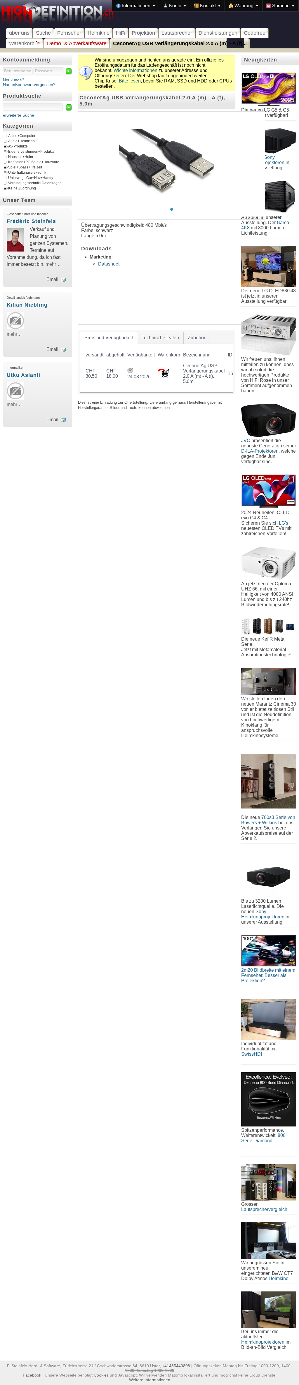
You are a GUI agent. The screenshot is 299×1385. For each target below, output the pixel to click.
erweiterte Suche (18, 115)
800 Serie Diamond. (263, 1138)
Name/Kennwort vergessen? (29, 84)
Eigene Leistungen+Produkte (31, 152)
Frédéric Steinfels (31, 221)
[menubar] (205, 5)
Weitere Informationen (149, 1379)
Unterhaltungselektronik (27, 173)
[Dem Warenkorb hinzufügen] (163, 375)
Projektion (143, 33)
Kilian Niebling (27, 305)
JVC (245, 440)
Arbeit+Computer (21, 136)
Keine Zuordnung (22, 189)
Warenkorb (22, 43)
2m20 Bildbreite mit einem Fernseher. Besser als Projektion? (268, 975)
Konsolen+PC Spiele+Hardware (33, 162)
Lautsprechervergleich (264, 1209)
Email (52, 279)
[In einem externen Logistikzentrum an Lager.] (130, 371)
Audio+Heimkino (21, 141)
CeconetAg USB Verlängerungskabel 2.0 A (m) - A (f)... (180, 43)
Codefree (254, 33)
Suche (43, 33)
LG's (283, 523)
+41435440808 (176, 1365)
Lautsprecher (176, 33)
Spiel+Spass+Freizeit (25, 168)
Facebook (32, 1375)
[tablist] (156, 362)
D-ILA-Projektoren (260, 451)
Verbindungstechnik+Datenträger (34, 183)
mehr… (53, 264)
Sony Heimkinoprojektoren (262, 914)
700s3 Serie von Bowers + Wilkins (268, 820)
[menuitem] (135, 5)
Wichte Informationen (135, 70)
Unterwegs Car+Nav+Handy (30, 178)
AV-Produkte (18, 147)
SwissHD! (251, 1054)
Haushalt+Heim (20, 157)
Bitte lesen (130, 80)
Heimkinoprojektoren (262, 1342)
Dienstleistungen (218, 33)
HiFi (120, 33)
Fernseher (69, 33)
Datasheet (108, 263)
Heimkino (98, 33)
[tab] (108, 338)
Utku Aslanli (23, 375)
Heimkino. (279, 1278)
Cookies (101, 1375)
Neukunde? (13, 80)
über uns (19, 33)
